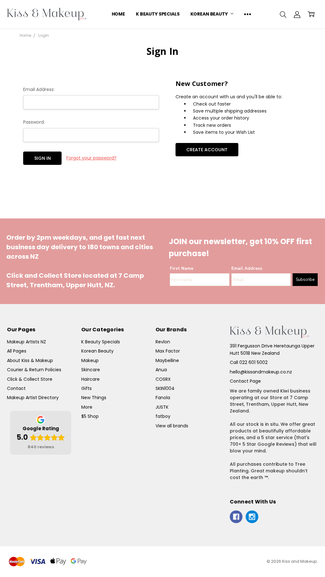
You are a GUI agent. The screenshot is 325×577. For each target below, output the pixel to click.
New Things (93, 397)
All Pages (16, 351)
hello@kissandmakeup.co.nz (261, 372)
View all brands (172, 426)
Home (118, 14)
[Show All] (247, 14)
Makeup (90, 360)
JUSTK (162, 407)
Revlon (163, 342)
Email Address (246, 268)
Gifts (86, 388)
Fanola (163, 397)
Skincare (90, 369)
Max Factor (168, 351)
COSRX (163, 379)
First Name (181, 268)
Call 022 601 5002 (249, 362)
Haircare (90, 379)
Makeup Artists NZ (26, 342)
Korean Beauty (209, 14)
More (86, 407)
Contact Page (245, 381)
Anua (161, 369)
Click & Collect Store (29, 379)
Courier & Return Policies (34, 369)
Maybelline (167, 360)
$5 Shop (90, 416)
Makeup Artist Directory (33, 397)
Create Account (207, 149)
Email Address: (39, 89)
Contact (16, 388)
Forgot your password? (91, 158)
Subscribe (305, 279)
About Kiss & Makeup (30, 360)
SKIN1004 (165, 388)
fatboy (163, 416)
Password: (34, 122)
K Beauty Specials (158, 14)
